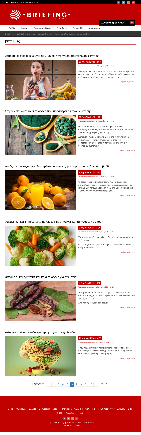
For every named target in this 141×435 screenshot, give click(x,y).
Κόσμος (25, 28)
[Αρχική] (40, 14)
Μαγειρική (67, 409)
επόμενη (104, 384)
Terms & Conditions (74, 423)
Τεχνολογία (62, 28)
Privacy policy (59, 423)
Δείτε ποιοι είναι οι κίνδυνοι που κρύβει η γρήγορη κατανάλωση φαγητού (52, 55)
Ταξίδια (60, 413)
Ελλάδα (12, 28)
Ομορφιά (78, 409)
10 (91, 384)
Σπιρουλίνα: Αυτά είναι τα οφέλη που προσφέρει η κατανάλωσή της (48, 111)
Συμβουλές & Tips (125, 409)
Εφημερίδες (78, 28)
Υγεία (81, 413)
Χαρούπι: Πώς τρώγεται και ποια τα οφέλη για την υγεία (40, 276)
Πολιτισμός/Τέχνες (42, 28)
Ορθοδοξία (90, 409)
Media (10, 409)
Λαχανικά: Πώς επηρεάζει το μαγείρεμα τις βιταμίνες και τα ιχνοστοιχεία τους (54, 221)
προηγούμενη (39, 384)
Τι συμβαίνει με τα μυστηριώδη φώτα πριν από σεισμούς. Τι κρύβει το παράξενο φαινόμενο (50, 34)
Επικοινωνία (88, 423)
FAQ (49, 423)
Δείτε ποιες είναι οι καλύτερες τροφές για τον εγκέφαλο (40, 332)
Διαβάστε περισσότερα (127, 82)
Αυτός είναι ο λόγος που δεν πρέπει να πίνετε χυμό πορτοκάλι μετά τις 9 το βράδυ (57, 166)
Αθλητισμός (94, 28)
